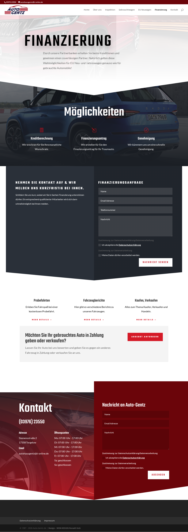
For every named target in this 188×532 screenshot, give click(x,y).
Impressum (49, 520)
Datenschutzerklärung (130, 245)
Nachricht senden (156, 262)
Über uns (97, 10)
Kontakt (174, 10)
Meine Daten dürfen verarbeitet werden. (121, 255)
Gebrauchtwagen (127, 10)
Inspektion (110, 10)
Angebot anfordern (145, 336)
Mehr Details (40, 319)
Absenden (158, 475)
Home (86, 10)
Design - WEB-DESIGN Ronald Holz (64, 528)
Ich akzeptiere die (121, 245)
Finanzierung (161, 10)
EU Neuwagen (144, 10)
